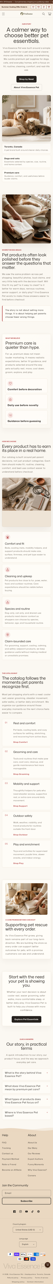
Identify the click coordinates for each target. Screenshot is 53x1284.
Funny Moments (36, 1164)
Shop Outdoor (20, 834)
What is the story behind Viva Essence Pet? (23, 1074)
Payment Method (10, 1159)
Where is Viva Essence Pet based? (21, 1114)
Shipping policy (18, 1282)
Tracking (6, 1148)
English (25, 1244)
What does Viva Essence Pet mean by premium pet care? (22, 1087)
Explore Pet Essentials (27, 1019)
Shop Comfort (20, 742)
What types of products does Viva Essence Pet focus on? (23, 1100)
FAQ (4, 1142)
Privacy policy (26, 1278)
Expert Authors (35, 1159)
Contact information (35, 1282)
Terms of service (41, 1278)
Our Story (32, 1148)
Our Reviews (34, 1153)
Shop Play (18, 863)
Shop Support (20, 806)
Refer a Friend (9, 1164)
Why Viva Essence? (37, 1170)
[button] (3, 14)
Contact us (7, 1153)
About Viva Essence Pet (26, 87)
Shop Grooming (21, 774)
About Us (32, 1142)
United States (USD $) (25, 1229)
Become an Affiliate (12, 1170)
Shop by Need (26, 79)
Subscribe (26, 1200)
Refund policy (12, 1278)
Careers (32, 1175)
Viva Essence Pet (16, 1274)
